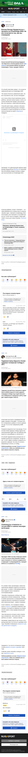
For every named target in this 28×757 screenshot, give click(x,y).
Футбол (9, 11)
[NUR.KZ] (14, 8)
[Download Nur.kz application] (14, 3)
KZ (23, 8)
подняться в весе (8, 653)
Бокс (18, 11)
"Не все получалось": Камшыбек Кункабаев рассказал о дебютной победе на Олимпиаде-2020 (14, 242)
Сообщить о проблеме (14, 740)
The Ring (17, 563)
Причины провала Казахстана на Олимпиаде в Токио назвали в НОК (13, 227)
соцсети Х (8, 606)
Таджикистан (12, 462)
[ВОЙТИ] (26, 8)
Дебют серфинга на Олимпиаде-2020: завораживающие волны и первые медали (14, 249)
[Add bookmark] (25, 499)
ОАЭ (6, 462)
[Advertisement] (14, 78)
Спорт (3, 11)
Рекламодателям (14, 744)
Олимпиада (8, 21)
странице (19, 111)
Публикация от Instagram (14, 147)
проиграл (16, 169)
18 (3, 683)
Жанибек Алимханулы (7, 672)
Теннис (13, 11)
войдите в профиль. (8, 301)
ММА (21, 11)
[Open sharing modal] (18, 499)
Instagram (15, 345)
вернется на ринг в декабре (13, 647)
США (3, 462)
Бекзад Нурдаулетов (6, 270)
